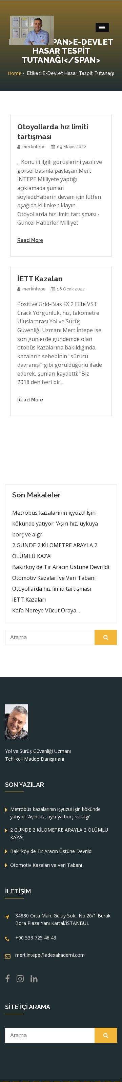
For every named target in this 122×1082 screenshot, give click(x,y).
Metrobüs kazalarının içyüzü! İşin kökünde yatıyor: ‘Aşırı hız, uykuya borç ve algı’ (55, 523)
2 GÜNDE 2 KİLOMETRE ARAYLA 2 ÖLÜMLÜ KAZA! (54, 551)
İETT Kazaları (29, 599)
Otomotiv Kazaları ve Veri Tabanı (54, 578)
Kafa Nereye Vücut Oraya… (46, 610)
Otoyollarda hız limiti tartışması (51, 588)
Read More (30, 240)
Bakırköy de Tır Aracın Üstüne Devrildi (60, 567)
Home (14, 73)
